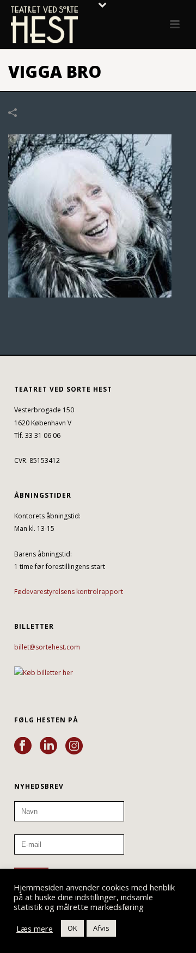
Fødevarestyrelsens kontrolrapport (68, 591)
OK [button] (72, 928)
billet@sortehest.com (47, 647)
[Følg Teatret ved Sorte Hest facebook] (23, 746)
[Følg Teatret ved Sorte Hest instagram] (74, 746)
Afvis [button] (101, 928)
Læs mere (34, 928)
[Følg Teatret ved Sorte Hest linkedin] (48, 746)
